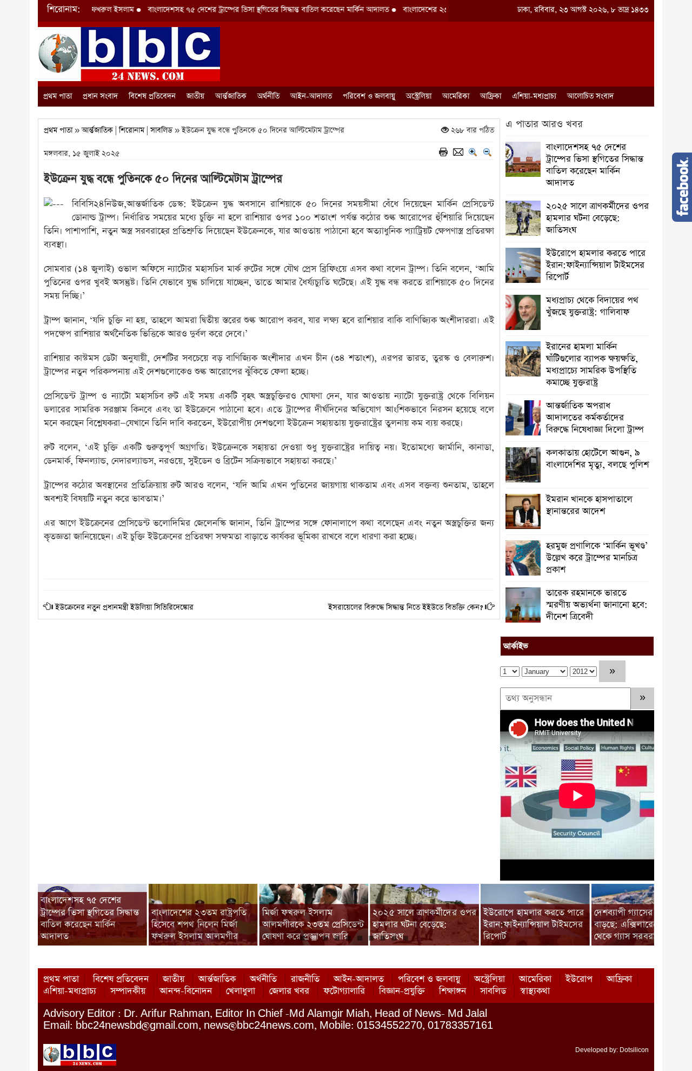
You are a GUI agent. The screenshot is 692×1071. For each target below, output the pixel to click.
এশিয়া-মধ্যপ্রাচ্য (534, 96)
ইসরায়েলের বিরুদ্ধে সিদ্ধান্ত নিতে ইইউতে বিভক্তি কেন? (405, 607)
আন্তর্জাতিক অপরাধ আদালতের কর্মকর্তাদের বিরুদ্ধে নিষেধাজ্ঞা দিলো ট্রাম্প (595, 418)
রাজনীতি (305, 979)
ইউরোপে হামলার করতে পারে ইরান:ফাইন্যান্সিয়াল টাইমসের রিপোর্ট (596, 265)
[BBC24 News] (129, 53)
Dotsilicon (634, 1050)
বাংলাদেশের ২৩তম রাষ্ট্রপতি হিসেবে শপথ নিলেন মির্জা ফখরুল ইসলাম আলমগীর (88, 924)
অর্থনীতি (268, 96)
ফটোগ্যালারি (344, 991)
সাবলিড (161, 130)
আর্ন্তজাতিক (231, 96)
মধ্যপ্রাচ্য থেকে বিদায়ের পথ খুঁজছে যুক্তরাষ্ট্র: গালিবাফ (592, 306)
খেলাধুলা (240, 991)
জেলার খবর (289, 991)
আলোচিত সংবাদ (590, 96)
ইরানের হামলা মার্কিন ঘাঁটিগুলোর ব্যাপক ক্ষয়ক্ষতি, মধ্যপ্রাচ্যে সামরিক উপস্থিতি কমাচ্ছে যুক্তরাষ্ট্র (592, 365)
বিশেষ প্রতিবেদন (152, 96)
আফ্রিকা (490, 96)
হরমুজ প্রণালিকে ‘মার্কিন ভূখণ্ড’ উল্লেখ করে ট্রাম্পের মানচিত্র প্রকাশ (597, 558)
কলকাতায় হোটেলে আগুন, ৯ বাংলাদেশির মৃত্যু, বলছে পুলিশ (597, 459)
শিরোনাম (131, 130)
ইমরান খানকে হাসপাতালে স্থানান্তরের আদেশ (589, 505)
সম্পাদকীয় (127, 991)
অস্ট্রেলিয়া (418, 96)
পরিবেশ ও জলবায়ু (369, 96)
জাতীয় (195, 96)
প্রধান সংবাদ (100, 96)
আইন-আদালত (311, 96)
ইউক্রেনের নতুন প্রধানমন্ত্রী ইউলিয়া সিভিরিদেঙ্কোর (124, 607)
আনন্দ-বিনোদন (185, 991)
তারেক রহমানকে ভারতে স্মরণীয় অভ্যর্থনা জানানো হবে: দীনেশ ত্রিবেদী (597, 605)
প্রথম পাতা (57, 96)
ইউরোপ (579, 979)
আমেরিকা (455, 96)
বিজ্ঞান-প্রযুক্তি (402, 991)
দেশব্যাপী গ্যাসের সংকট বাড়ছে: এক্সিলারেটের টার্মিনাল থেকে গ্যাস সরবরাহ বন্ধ (534, 924)
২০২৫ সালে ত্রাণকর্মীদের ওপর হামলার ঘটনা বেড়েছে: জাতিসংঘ (597, 218)
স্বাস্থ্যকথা (535, 991)
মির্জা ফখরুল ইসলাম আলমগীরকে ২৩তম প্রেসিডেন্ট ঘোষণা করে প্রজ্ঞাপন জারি (202, 924)
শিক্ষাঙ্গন (452, 991)
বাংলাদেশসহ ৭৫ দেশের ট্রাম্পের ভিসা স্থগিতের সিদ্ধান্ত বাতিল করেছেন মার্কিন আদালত (229, 9)
